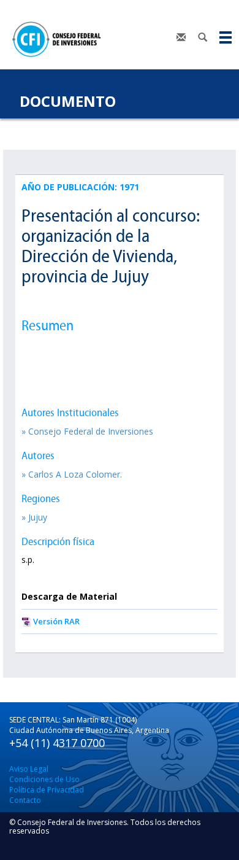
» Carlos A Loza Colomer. (71, 474)
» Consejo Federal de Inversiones (87, 431)
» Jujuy (34, 517)
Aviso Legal (28, 769)
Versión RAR (56, 621)
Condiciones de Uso (44, 779)
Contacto (25, 800)
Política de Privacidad (46, 789)
